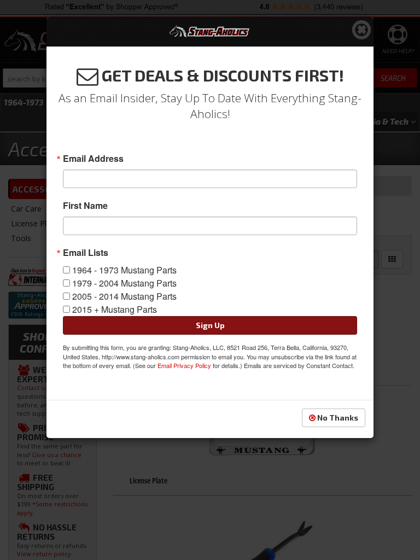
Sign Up (210, 325)
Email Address (93, 158)
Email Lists (85, 252)
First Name (85, 205)
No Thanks (337, 417)
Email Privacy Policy (184, 365)
